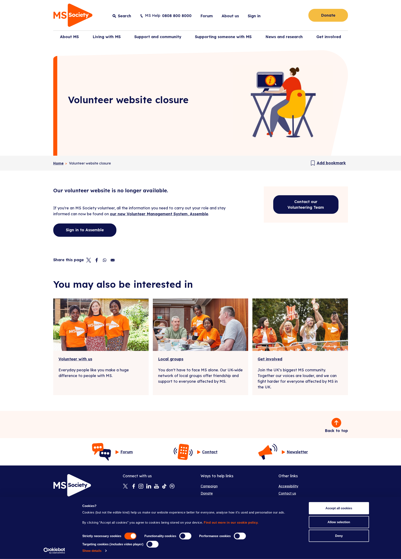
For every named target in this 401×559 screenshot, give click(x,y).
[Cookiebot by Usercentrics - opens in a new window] (54, 551)
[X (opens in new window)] (125, 486)
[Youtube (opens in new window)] (156, 486)
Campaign (209, 486)
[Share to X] (88, 260)
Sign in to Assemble (85, 229)
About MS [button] (69, 36)
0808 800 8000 (177, 15)
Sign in (254, 15)
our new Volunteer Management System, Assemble (159, 213)
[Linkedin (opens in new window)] (148, 486)
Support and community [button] (157, 36)
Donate (328, 15)
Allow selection (339, 522)
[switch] (185, 536)
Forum (206, 15)
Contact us (287, 493)
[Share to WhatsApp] (104, 260)
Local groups (170, 359)
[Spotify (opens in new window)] (172, 486)
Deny (339, 536)
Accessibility (288, 486)
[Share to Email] (112, 260)
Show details (91, 550)
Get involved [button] (328, 36)
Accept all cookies (338, 508)
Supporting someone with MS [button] (223, 36)
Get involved (270, 359)
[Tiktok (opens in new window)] (164, 486)
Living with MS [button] (107, 36)
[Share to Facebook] (96, 260)
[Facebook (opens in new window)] (133, 486)
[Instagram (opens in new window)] (141, 486)
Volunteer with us (75, 359)
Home (58, 163)
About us (230, 15)
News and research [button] (284, 36)
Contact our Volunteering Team (306, 204)
